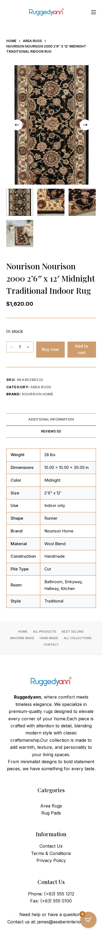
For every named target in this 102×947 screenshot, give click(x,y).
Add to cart (81, 349)
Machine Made (22, 638)
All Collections (78, 638)
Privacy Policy (51, 860)
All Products (44, 631)
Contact (51, 644)
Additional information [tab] (51, 419)
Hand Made (49, 638)
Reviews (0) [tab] (51, 431)
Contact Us (51, 846)
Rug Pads (51, 813)
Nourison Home (37, 394)
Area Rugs (40, 387)
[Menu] (93, 12)
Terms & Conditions (51, 853)
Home (22, 631)
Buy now (50, 349)
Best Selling (73, 631)
